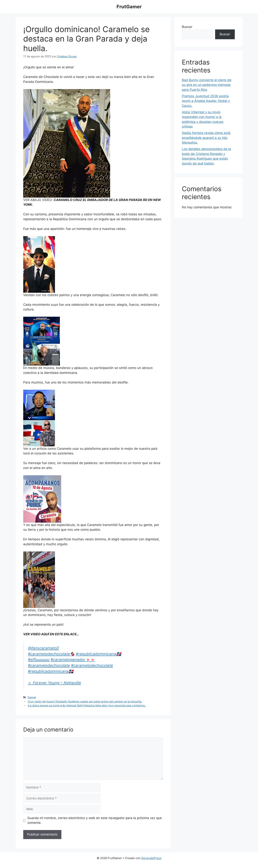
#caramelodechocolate (49, 665)
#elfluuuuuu (38, 659)
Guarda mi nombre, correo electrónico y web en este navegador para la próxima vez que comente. (94, 820)
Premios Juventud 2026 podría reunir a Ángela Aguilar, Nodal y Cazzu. (206, 101)
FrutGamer (129, 6)
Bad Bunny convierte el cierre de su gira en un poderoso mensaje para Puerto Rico (206, 85)
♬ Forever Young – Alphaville (54, 682)
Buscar (187, 27)
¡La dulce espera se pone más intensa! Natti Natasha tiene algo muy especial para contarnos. (87, 705)
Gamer (32, 697)
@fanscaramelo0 (43, 648)
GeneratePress (151, 858)
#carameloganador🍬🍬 (73, 659)
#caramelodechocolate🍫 (51, 653)
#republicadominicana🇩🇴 (98, 653)
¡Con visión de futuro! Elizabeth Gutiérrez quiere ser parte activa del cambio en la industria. (85, 701)
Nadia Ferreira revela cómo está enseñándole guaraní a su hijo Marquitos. (206, 137)
